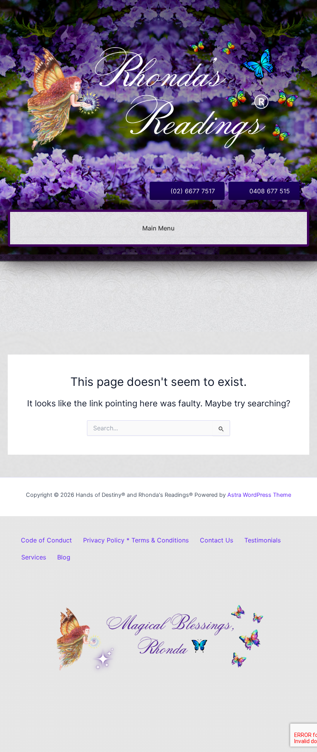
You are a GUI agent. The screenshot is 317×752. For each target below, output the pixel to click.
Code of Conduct (46, 540)
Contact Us (216, 540)
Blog (63, 557)
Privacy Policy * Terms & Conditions (136, 540)
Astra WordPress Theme (259, 494)
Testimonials (262, 540)
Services (33, 557)
